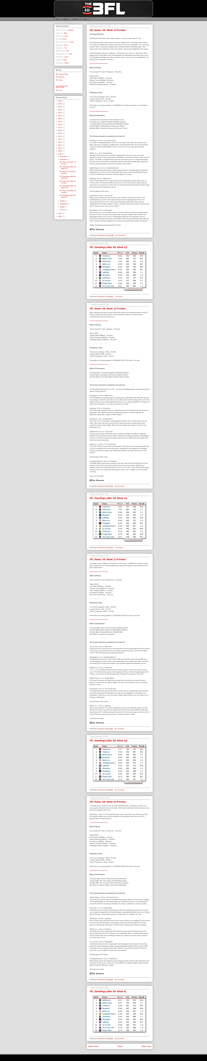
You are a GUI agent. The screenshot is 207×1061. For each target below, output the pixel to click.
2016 (60, 130)
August (62, 207)
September (64, 204)
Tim (65, 48)
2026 (60, 101)
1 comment (119, 296)
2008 (60, 154)
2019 (60, 121)
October (63, 201)
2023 (60, 110)
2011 (60, 145)
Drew (66, 36)
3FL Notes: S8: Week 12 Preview (108, 308)
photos (85, 19)
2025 (60, 104)
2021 (60, 116)
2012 (60, 142)
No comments (121, 235)
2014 (60, 136)
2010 (60, 148)
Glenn (65, 39)
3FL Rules (59, 80)
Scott (66, 57)
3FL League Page (62, 74)
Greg (71, 42)
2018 (60, 124)
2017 (60, 127)
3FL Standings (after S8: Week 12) (108, 247)
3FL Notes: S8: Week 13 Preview (108, 30)
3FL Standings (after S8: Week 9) (108, 991)
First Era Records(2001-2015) (62, 86)
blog (57, 19)
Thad (64, 60)
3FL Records (60, 77)
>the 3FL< (75, 19)
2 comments (119, 547)
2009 (60, 151)
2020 (60, 118)
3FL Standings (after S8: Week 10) (108, 740)
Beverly (70, 30)
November (63, 159)
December (63, 156)
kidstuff (65, 19)
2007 (60, 213)
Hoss (65, 45)
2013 (60, 139)
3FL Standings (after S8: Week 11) (108, 498)
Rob (70, 54)
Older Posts (146, 1046)
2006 (60, 216)
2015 (60, 133)
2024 (60, 107)
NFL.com (59, 90)
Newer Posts (93, 1046)
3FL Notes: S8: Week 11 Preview (107, 559)
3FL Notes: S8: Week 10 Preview (108, 801)
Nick (67, 51)
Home (120, 1046)
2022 (60, 112)
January (63, 210)
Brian (65, 33)
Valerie (66, 63)
